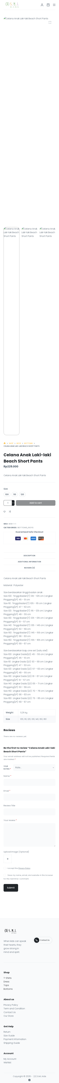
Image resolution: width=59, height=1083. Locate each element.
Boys (30, 527)
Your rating (7, 767)
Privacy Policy (24, 868)
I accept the (18, 868)
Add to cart (36, 502)
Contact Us (45, 940)
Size (6, 488)
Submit (11, 887)
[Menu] (54, 5)
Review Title (9, 805)
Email (7, 790)
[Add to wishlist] (4, 511)
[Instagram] (29, 1080)
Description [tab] (29, 555)
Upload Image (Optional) (16, 851)
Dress (6, 981)
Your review (10, 820)
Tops (6, 985)
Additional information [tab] (29, 562)
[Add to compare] (10, 511)
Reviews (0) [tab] (29, 568)
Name (7, 776)
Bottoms (22, 527)
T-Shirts (8, 978)
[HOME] (5, 443)
